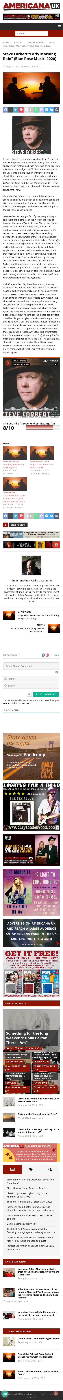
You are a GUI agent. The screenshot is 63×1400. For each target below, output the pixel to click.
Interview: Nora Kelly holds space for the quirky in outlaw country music (37, 1313)
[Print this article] (31, 110)
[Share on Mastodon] (41, 110)
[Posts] (12, 1169)
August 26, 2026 (14, 1301)
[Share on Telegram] (46, 110)
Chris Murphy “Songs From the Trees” (16, 1056)
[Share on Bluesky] (51, 110)
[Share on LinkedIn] (15, 110)
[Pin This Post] (20, 110)
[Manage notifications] (55, 1393)
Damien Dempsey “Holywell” (21, 1223)
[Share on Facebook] (5, 110)
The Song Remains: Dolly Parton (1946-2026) (15, 1076)
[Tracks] (9, 1341)
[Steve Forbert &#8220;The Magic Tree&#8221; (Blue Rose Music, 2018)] (42, 453)
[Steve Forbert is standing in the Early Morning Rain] (15, 453)
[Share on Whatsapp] (36, 110)
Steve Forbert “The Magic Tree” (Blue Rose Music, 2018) (41, 464)
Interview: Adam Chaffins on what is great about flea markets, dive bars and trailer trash (44, 1073)
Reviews (18, 42)
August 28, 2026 (27, 1048)
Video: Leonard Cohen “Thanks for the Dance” (38, 1373)
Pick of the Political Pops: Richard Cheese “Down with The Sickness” (35, 1355)
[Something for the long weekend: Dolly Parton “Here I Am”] (9, 1101)
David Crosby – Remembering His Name (38, 1338)
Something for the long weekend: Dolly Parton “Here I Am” (27, 1038)
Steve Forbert (18, 525)
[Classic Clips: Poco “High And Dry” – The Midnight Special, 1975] (9, 1132)
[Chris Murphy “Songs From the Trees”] (9, 1117)
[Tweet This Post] (10, 110)
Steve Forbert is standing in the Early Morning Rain (13, 464)
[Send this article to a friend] (26, 110)
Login (56, 654)
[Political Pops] (9, 1357)
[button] (58, 26)
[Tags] (31, 1169)
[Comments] (50, 1169)
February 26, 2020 (29, 1378)
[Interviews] (9, 1272)
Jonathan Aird (31, 66)
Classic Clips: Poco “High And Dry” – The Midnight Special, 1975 (45, 1054)
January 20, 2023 (28, 1342)
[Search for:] (31, 33)
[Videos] (9, 1374)
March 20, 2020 (28, 1360)
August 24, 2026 (28, 1318)
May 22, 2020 (12, 66)
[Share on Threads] (56, 110)
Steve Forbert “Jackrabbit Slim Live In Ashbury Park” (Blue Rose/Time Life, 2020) (14, 497)
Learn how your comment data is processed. (31, 702)
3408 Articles (45, 580)
